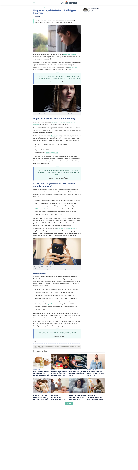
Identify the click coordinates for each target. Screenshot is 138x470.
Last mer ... (69, 403)
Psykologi (72, 393)
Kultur (34, 7)
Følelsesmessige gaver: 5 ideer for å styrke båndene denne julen (59, 373)
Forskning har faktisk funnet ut (66, 228)
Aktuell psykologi (41, 7)
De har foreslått (73, 67)
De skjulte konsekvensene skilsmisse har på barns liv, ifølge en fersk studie (60, 397)
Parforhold (36, 393)
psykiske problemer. (69, 54)
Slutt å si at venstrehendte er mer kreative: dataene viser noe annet (95, 397)
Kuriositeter (90, 393)
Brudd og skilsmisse (56, 393)
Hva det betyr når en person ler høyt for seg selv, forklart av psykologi (95, 373)
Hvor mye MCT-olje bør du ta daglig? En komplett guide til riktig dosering (41, 373)
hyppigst (54, 136)
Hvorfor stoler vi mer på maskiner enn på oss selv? (77, 373)
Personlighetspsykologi (93, 369)
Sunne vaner (36, 369)
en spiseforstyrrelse (52, 152)
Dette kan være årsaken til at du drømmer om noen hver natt (77, 397)
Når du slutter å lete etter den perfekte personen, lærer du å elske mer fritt (40, 397)
